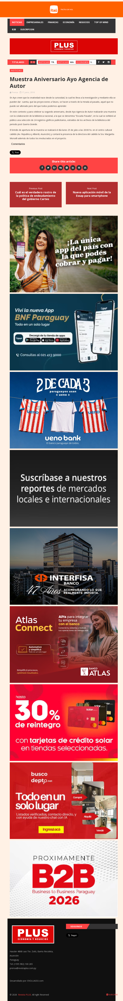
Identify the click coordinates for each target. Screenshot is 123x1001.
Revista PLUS (24, 994)
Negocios (84, 22)
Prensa (15, 92)
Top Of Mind (101, 22)
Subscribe (113, 994)
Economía (68, 22)
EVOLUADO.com (35, 980)
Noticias (17, 22)
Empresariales (35, 22)
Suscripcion (27, 29)
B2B (14, 29)
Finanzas (53, 22)
